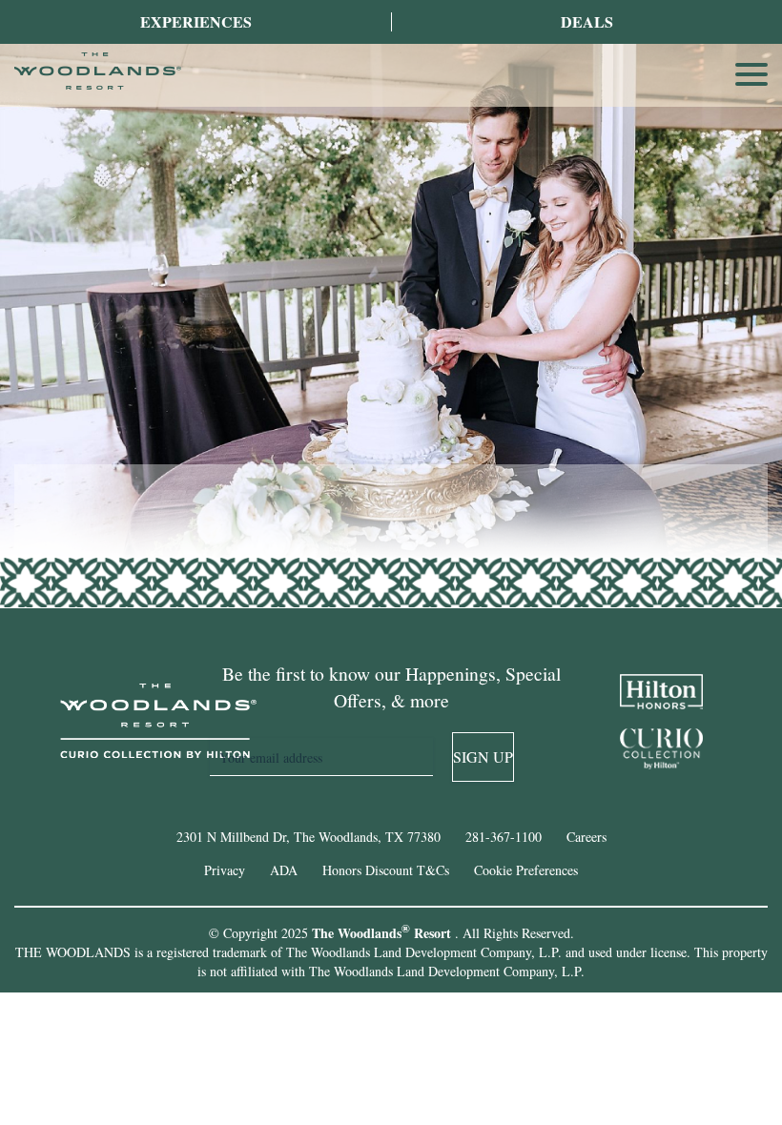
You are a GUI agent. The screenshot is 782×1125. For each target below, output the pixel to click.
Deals (587, 21)
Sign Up (483, 757)
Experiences (196, 21)
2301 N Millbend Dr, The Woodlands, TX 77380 (308, 837)
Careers (586, 837)
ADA (284, 870)
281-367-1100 (503, 837)
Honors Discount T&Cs (385, 870)
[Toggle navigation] (751, 74)
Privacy (224, 870)
